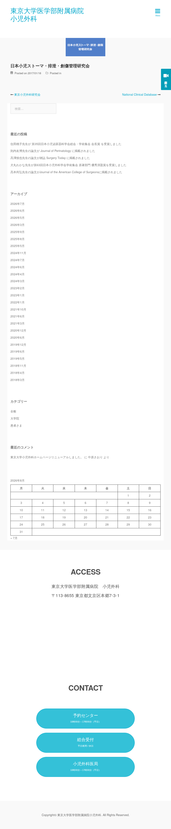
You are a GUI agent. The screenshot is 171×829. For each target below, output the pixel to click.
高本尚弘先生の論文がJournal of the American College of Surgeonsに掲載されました (66, 172)
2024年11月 (18, 253)
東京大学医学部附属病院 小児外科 (50, 14)
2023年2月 (17, 288)
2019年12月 (18, 344)
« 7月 (14, 538)
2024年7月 (17, 260)
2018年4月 (17, 373)
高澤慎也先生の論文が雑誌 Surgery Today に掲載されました (50, 158)
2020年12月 (18, 330)
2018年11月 (18, 365)
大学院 (14, 418)
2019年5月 (17, 358)
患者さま (16, 425)
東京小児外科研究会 (27, 94)
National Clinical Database (139, 94)
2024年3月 (17, 281)
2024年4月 (17, 274)
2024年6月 (17, 267)
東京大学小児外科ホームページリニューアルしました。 (46, 457)
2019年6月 (17, 351)
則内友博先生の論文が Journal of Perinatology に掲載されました (52, 151)
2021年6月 (17, 316)
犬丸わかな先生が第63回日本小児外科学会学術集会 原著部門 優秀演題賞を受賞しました (68, 165)
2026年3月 (17, 225)
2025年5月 (17, 246)
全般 (13, 411)
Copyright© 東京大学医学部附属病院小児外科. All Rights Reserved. (86, 815)
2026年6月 (17, 210)
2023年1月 (17, 295)
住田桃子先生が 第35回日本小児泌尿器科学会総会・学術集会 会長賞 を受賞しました (65, 144)
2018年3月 (17, 380)
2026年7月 (17, 204)
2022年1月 (17, 302)
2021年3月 (17, 323)
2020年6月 (17, 337)
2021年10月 (18, 309)
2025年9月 (17, 232)
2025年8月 (17, 239)
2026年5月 (17, 217)
